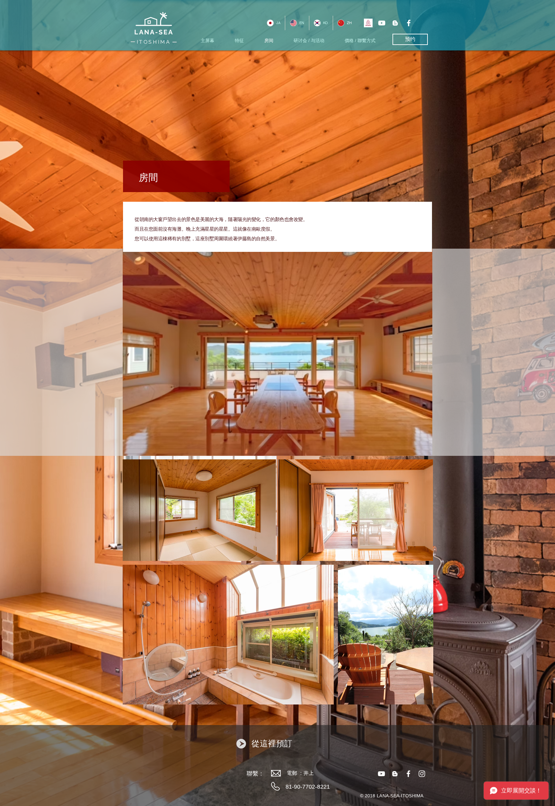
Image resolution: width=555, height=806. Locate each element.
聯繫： (255, 773)
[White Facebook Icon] (408, 23)
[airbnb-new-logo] (368, 23)
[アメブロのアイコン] (395, 23)
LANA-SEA (153, 32)
